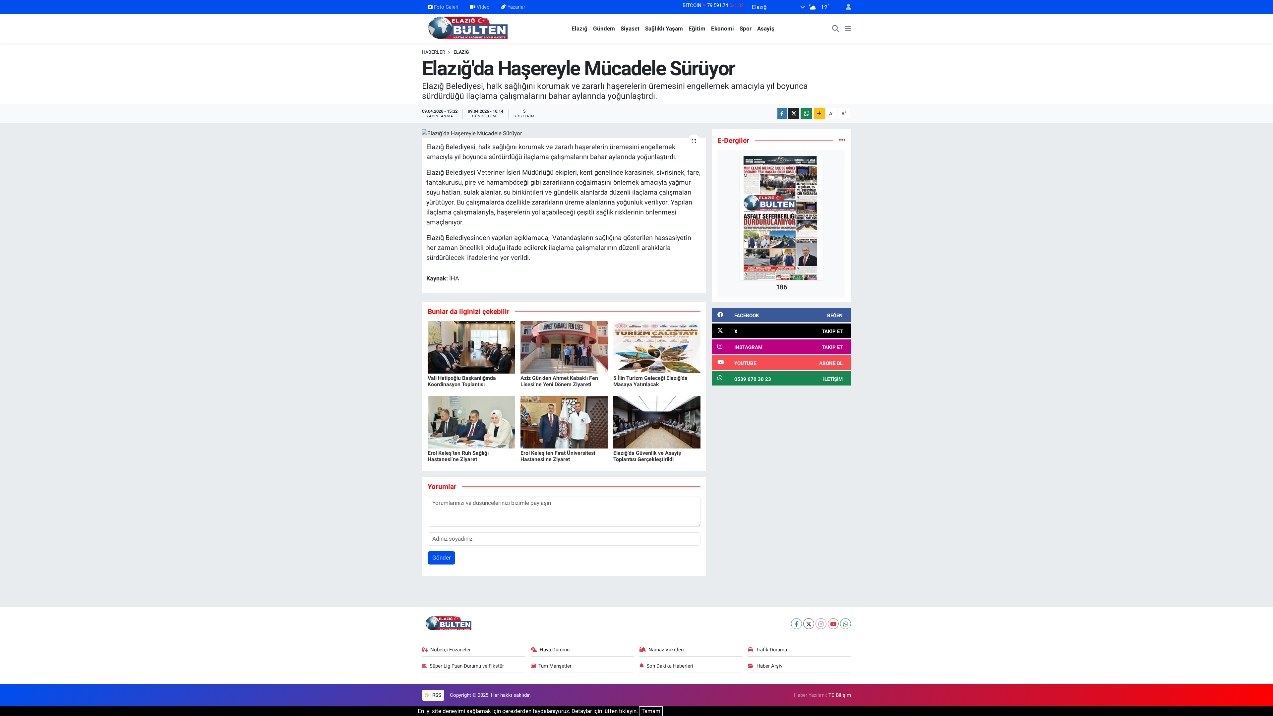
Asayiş (765, 28)
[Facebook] (796, 623)
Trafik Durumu (771, 650)
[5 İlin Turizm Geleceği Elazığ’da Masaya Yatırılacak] (656, 346)
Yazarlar (516, 7)
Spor (746, 28)
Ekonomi (722, 28)
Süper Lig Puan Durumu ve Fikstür (467, 666)
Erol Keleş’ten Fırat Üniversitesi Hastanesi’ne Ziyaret (557, 456)
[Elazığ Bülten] (469, 28)
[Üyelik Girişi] (845, 7)
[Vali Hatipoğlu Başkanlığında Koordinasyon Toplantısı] (471, 346)
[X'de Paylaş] (793, 113)
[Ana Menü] (848, 29)
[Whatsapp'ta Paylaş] (806, 113)
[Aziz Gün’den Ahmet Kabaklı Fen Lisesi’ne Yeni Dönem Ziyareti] (564, 346)
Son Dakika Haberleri (669, 666)
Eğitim (697, 28)
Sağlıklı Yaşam (664, 28)
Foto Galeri (446, 7)
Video (483, 7)
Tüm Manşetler (555, 666)
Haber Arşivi (770, 666)
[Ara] (835, 29)
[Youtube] (833, 623)
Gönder (441, 557)
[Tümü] (842, 140)
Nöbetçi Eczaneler (450, 650)
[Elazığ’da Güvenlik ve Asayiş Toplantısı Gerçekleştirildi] (656, 421)
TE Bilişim (839, 695)
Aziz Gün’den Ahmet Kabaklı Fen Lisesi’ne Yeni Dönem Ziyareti (559, 381)
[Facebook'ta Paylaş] (782, 113)
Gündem (604, 28)
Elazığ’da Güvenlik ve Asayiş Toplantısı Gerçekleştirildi (647, 456)
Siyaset (630, 28)
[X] (808, 623)
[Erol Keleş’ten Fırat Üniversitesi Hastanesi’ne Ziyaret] (564, 421)
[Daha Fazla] (819, 113)
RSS (436, 695)
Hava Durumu (555, 650)
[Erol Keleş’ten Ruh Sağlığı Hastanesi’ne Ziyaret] (471, 421)
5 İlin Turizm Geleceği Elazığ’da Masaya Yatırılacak (650, 381)
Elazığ (579, 28)
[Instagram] (821, 623)
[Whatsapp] (845, 623)
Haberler (433, 52)
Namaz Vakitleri (666, 650)
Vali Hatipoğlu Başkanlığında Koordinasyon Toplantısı (462, 381)
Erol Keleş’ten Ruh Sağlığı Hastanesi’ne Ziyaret (458, 456)
